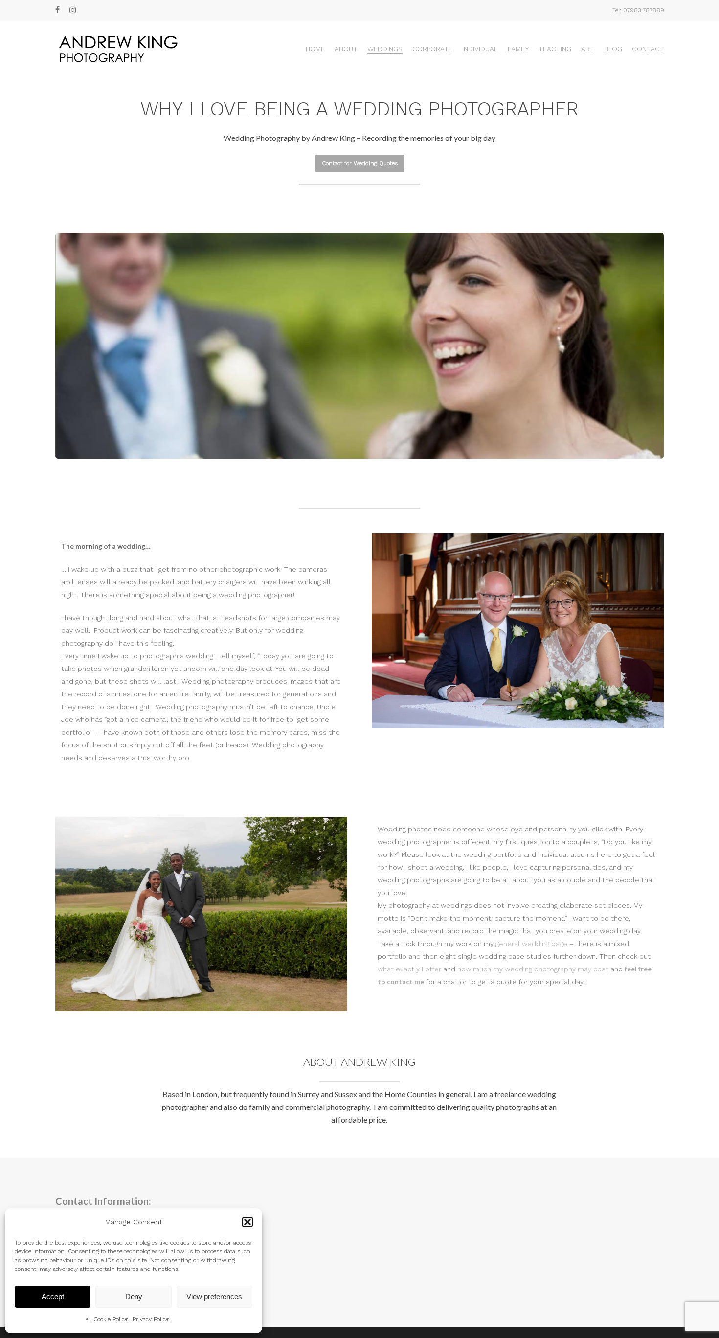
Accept (53, 1296)
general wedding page (531, 943)
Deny (133, 1296)
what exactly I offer (409, 969)
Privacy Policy (151, 1319)
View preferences (214, 1296)
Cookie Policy (110, 1319)
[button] (247, 1222)
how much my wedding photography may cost (532, 969)
